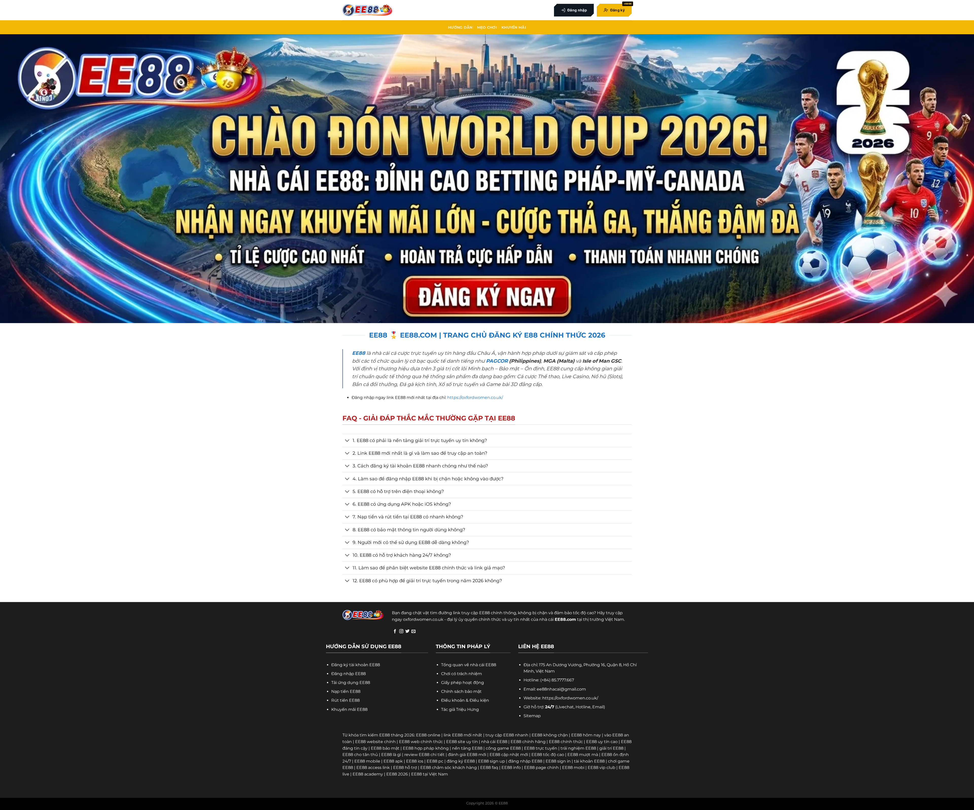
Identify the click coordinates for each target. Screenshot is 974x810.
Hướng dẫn (460, 27)
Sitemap (532, 715)
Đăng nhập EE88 (348, 673)
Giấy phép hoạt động (462, 682)
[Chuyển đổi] (347, 441)
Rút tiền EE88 (345, 700)
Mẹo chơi (487, 27)
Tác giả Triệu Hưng (460, 709)
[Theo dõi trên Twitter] (407, 631)
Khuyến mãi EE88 (349, 709)
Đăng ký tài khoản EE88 (355, 664)
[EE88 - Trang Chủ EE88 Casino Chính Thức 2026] (367, 10)
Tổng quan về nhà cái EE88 (468, 664)
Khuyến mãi (513, 27)
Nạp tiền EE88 (345, 691)
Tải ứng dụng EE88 (350, 682)
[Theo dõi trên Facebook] (395, 631)
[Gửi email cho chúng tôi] (413, 631)
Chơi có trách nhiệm (461, 673)
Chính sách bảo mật (461, 691)
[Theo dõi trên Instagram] (401, 631)
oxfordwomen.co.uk (423, 619)
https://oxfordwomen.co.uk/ (475, 397)
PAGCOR (497, 361)
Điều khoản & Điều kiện (465, 700)
